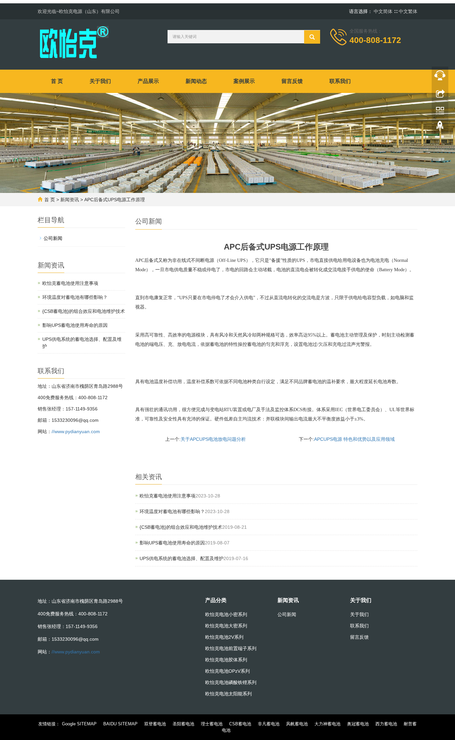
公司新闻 (53, 238)
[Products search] (312, 37)
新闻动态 (196, 81)
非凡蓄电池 (268, 723)
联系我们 (340, 81)
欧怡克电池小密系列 (226, 614)
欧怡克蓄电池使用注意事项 (168, 495)
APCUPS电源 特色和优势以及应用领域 (354, 439)
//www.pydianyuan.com (76, 431)
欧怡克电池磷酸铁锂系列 (230, 682)
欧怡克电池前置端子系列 (230, 648)
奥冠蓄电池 (358, 723)
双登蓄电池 (155, 723)
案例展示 (244, 81)
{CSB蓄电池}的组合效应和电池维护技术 (181, 527)
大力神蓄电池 (327, 723)
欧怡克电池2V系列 (224, 637)
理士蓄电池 (212, 723)
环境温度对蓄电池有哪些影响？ (172, 511)
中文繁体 (408, 11)
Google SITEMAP (79, 723)
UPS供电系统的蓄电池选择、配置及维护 (182, 558)
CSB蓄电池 (240, 723)
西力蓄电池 (386, 723)
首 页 (57, 81)
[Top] (440, 127)
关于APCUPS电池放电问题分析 (213, 439)
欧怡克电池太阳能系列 (228, 693)
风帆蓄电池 (297, 723)
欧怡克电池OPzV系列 (227, 671)
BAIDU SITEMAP (120, 723)
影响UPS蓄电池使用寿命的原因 (172, 542)
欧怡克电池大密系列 (226, 625)
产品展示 (148, 81)
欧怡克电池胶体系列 (226, 659)
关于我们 (100, 81)
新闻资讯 (69, 199)
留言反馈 (292, 81)
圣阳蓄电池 (183, 723)
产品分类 (216, 600)
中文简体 (384, 11)
